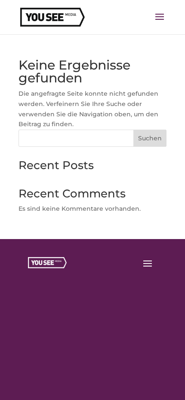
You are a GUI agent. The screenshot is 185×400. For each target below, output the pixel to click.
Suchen (150, 138)
